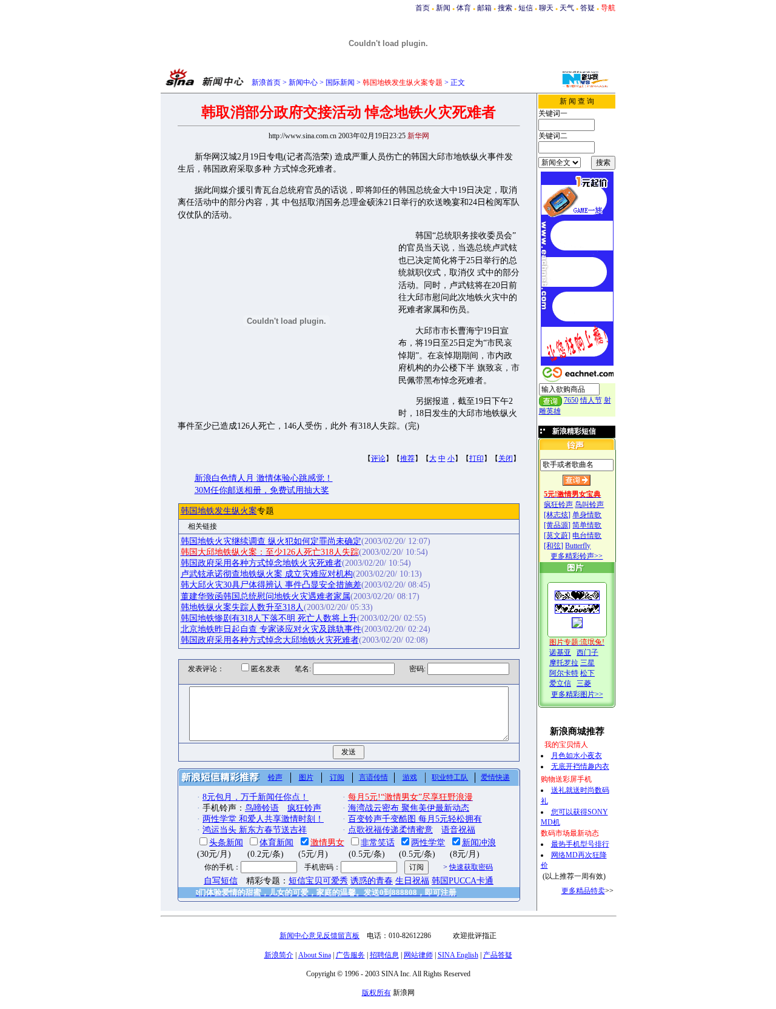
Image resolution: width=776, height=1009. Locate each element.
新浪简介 (278, 955)
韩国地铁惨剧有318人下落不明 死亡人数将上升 (269, 618)
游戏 (410, 777)
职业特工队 (450, 777)
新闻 (443, 8)
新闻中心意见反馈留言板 (319, 935)
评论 (378, 458)
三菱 (584, 683)
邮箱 (484, 8)
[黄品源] (557, 525)
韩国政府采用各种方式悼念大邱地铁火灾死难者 (270, 640)
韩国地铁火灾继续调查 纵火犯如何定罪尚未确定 (271, 541)
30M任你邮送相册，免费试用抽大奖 (262, 490)
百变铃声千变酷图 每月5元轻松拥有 (415, 818)
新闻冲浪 (479, 842)
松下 (587, 673)
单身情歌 (586, 515)
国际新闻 (340, 82)
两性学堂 (428, 842)
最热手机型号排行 (580, 844)
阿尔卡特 (563, 673)
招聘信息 (384, 955)
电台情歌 (586, 535)
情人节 (591, 400)
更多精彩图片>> (577, 694)
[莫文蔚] (557, 535)
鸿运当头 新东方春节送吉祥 (254, 829)
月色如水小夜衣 (576, 755)
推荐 (407, 458)
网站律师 (418, 955)
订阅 (337, 777)
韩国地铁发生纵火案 (219, 510)
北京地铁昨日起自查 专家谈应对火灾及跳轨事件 (271, 629)
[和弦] (553, 545)
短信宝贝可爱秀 (318, 880)
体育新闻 (276, 842)
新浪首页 (266, 82)
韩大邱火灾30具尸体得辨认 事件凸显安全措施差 (271, 584)
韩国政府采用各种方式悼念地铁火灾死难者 (261, 563)
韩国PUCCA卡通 (462, 880)
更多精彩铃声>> (576, 556)
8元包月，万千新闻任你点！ (255, 797)
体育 (464, 8)
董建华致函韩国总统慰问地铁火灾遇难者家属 (265, 596)
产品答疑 (497, 955)
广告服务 (350, 955)
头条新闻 (226, 842)
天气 (567, 8)
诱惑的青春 (371, 880)
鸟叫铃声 (589, 504)
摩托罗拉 (563, 663)
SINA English (458, 955)
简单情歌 (586, 525)
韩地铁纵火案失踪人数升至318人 (242, 607)
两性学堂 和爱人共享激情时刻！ (263, 818)
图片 (306, 777)
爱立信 (560, 683)
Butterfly (577, 545)
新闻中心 (303, 82)
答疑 (587, 8)
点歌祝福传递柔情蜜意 (390, 829)
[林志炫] (557, 515)
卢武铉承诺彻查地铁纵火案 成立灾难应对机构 (267, 573)
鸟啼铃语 (262, 808)
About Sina (314, 955)
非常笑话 (378, 842)
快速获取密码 (471, 867)
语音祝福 (458, 829)
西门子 (587, 652)
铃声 (275, 777)
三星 (587, 663)
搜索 (505, 8)
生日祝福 (412, 880)
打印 (476, 458)
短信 (525, 8)
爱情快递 (495, 777)
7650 (571, 400)
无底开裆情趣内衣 (580, 766)
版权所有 (376, 992)
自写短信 (221, 880)
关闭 (505, 458)
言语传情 (373, 777)
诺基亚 (560, 652)
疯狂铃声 (558, 504)
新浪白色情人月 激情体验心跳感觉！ (264, 478)
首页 (422, 8)
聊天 (546, 8)
